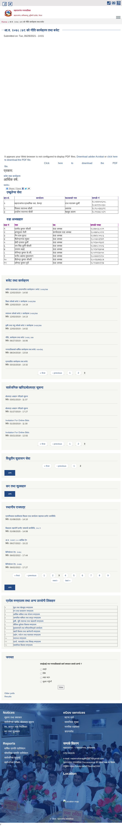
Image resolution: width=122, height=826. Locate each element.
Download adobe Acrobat (90, 156)
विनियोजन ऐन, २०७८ (14, 552)
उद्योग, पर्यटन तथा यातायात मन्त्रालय (27, 635)
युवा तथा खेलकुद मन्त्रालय (23, 607)
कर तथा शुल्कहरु (12, 731)
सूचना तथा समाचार (13, 717)
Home (4, 22)
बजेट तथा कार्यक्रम (12, 176)
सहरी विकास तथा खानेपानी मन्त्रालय (26, 631)
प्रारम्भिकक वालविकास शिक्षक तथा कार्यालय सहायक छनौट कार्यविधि (30, 516)
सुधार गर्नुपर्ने (47, 681)
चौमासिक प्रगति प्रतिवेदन (16, 753)
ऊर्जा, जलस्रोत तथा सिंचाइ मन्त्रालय (27, 641)
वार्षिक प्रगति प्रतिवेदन (14, 748)
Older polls (9, 693)
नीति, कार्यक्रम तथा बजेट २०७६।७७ (19, 337)
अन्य (9, 473)
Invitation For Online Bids (17, 420)
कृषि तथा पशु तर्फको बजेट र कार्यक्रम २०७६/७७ (24, 325)
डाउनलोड (69, 731)
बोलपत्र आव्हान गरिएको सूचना (17, 396)
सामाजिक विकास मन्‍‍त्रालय (23, 645)
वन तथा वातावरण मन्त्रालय (23, 611)
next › (55, 580)
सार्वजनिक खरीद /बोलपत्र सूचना (19, 722)
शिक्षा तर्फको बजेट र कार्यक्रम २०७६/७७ (21, 301)
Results (7, 696)
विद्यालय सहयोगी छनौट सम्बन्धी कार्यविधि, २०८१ (23, 528)
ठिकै (44, 673)
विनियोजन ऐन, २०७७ (14, 564)
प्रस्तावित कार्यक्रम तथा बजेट (17, 361)
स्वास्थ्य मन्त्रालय (19, 638)
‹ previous (57, 373)
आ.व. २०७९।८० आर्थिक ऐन (16, 540)
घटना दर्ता (69, 717)
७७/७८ (7, 185)
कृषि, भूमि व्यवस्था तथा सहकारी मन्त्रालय (28, 621)
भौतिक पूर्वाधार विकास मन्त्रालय (24, 624)
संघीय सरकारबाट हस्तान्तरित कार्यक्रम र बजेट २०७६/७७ (27, 289)
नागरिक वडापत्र (72, 726)
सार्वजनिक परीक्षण (12, 762)
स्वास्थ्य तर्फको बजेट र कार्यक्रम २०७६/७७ (22, 313)
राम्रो (44, 669)
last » (67, 580)
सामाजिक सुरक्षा (72, 722)
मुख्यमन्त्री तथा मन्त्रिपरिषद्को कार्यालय (27, 628)
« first (42, 373)
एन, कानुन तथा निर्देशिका (15, 726)
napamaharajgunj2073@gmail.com (87, 758)
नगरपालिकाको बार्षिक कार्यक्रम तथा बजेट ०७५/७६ (24, 349)
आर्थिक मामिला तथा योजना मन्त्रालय (26, 614)
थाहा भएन (46, 677)
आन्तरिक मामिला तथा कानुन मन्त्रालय (27, 617)
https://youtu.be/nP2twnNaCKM (84, 766)
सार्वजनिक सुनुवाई (12, 757)
